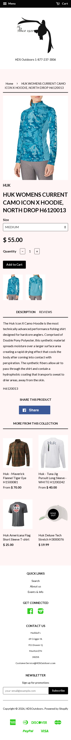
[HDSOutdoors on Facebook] (30, 612)
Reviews (45, 312)
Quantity (9, 251)
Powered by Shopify (56, 708)
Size (6, 220)
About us (35, 586)
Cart (64, 3)
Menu (12, 3)
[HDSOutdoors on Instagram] (41, 612)
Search (36, 580)
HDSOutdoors (34, 708)
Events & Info (35, 591)
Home (9, 83)
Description (26, 312)
